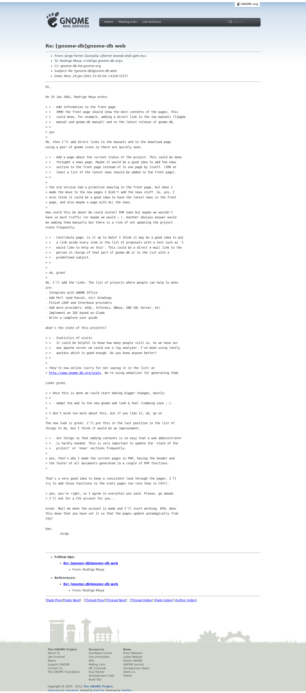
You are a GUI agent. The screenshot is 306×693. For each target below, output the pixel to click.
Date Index (163, 600)
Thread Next (116, 600)
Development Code (101, 675)
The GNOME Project (62, 649)
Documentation (99, 656)
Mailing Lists (128, 22)
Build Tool (95, 679)
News (127, 649)
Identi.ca (129, 671)
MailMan (127, 690)
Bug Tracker (97, 671)
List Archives (151, 22)
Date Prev (54, 600)
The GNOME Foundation (64, 671)
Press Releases (132, 653)
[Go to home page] (74, 28)
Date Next (72, 600)
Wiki (91, 660)
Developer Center (100, 653)
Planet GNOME (132, 660)
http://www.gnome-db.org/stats (75, 373)
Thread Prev (94, 600)
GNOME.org (249, 4)
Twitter (127, 675)
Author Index (185, 600)
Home (108, 22)
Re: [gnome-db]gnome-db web (90, 563)
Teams (52, 660)
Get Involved (56, 656)
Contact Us (55, 668)
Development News (136, 668)
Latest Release (132, 656)
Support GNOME (59, 664)
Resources (96, 649)
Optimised (54, 690)
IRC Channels (97, 668)
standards (72, 690)
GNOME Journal (133, 664)
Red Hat (99, 690)
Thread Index (141, 600)
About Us (54, 653)
